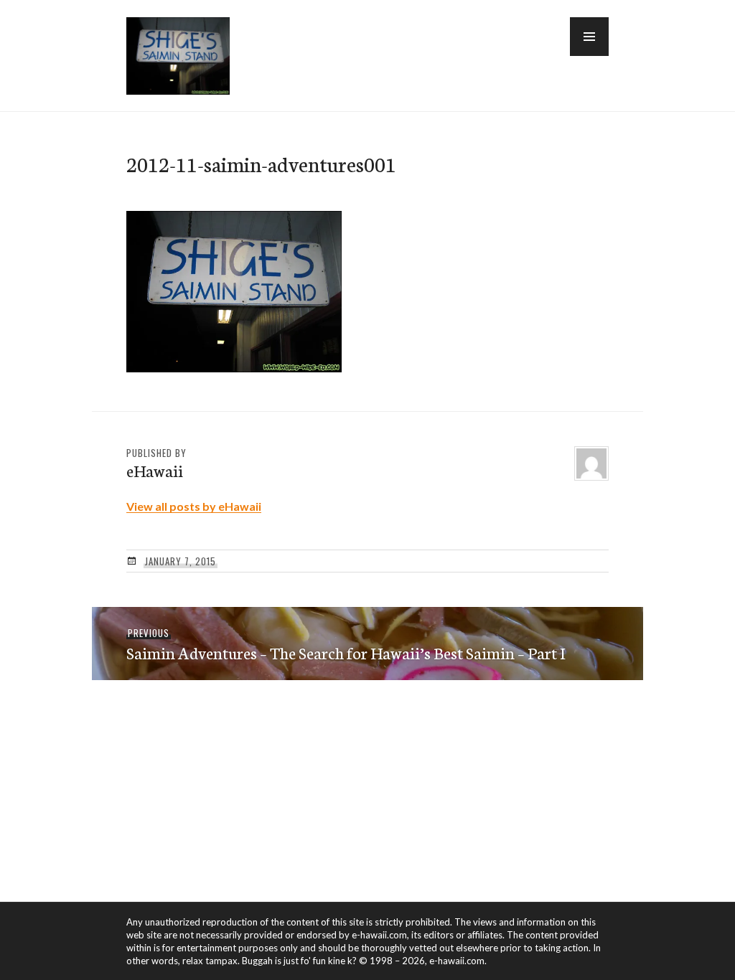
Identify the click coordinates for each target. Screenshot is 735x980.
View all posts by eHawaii (193, 506)
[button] (589, 36)
